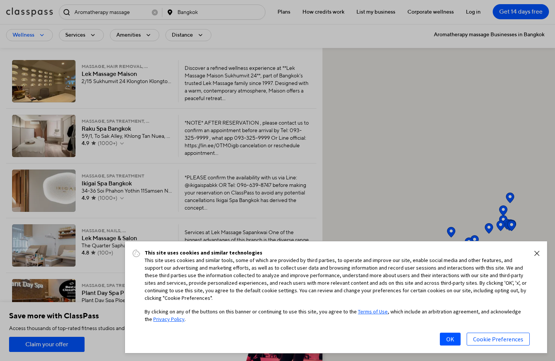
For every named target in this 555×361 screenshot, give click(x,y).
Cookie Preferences (498, 339)
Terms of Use (373, 311)
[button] (537, 253)
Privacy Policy (169, 319)
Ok (450, 339)
